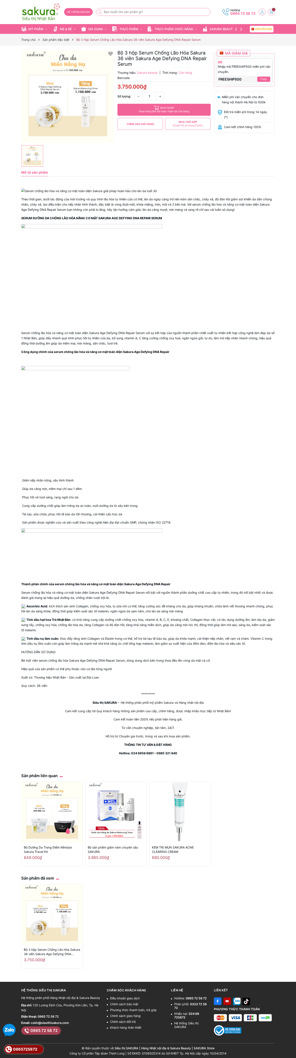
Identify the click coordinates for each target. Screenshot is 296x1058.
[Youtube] (227, 1001)
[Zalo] (237, 1001)
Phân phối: (190, 1006)
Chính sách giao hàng (125, 1016)
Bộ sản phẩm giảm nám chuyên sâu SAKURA (113, 849)
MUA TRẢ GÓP (188, 123)
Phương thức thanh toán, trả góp (133, 1010)
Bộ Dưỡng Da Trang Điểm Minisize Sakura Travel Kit (48, 849)
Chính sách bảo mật (124, 1004)
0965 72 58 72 (242, 13)
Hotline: (190, 998)
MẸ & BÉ (66, 29)
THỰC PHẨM (129, 29)
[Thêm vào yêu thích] (110, 53)
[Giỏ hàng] (271, 11)
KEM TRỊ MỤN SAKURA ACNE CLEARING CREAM (173, 849)
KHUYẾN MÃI (264, 29)
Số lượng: (124, 96)
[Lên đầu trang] (291, 1047)
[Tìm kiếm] (100, 12)
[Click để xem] (67, 96)
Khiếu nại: (186, 1015)
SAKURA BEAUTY (222, 29)
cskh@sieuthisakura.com (50, 1023)
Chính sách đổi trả (123, 1021)
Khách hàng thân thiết (125, 1027)
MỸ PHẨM (36, 29)
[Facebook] (217, 1001)
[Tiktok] (246, 1001)
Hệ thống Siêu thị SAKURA (186, 1025)
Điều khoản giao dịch (125, 998)
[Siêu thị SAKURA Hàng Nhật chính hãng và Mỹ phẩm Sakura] (41, 12)
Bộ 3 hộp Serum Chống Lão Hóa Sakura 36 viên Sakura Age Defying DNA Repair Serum (52, 952)
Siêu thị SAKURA (105, 702)
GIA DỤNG (95, 29)
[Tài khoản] (262, 11)
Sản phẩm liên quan (39, 775)
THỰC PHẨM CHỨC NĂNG (174, 29)
